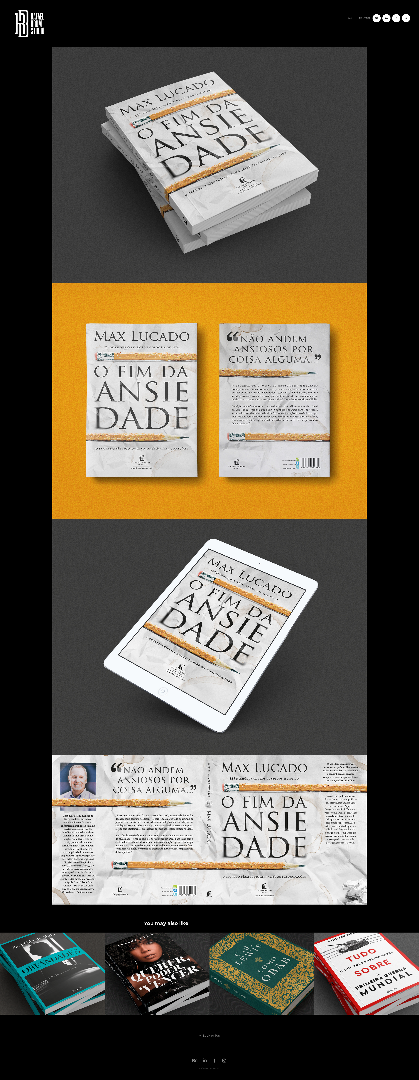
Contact (364, 18)
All (350, 18)
